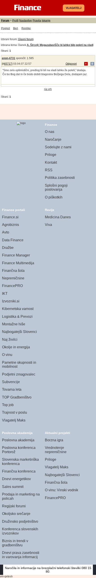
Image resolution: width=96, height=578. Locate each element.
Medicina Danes (58, 217)
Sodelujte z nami (58, 147)
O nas (49, 132)
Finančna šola (13, 270)
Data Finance (12, 240)
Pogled (5, 28)
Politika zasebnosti (60, 178)
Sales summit (12, 487)
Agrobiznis (10, 225)
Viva (48, 225)
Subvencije (11, 382)
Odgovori (71, 63)
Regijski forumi (14, 506)
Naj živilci (9, 339)
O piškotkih (54, 197)
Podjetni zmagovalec (18, 374)
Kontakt (51, 162)
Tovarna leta (11, 389)
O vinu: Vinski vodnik (61, 490)
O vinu (7, 355)
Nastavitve (25, 20)
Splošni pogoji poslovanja (56, 188)
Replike (26, 28)
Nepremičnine (13, 278)
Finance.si (10, 217)
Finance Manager (16, 255)
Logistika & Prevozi (17, 316)
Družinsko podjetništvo (20, 521)
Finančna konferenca (18, 471)
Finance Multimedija (18, 263)
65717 (8, 63)
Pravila (37, 20)
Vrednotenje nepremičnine (56, 450)
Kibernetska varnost (17, 309)
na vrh (48, 89)
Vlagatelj (73, 8)
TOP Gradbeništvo (16, 397)
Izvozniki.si (10, 301)
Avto (5, 232)
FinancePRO (12, 286)
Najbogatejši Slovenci (19, 332)
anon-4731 (8, 58)
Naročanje (53, 139)
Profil (15, 20)
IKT (5, 293)
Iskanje (46, 20)
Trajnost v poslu (14, 412)
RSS (48, 170)
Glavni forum (25, 39)
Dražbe (8, 248)
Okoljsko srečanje (16, 514)
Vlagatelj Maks (13, 420)
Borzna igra (54, 440)
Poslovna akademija (18, 440)
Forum (5, 20)
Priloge (50, 155)
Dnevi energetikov (16, 479)
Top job (8, 405)
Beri (15, 28)
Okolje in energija (16, 347)
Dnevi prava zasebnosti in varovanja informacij (20, 555)
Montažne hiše (13, 324)
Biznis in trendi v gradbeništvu (15, 543)
